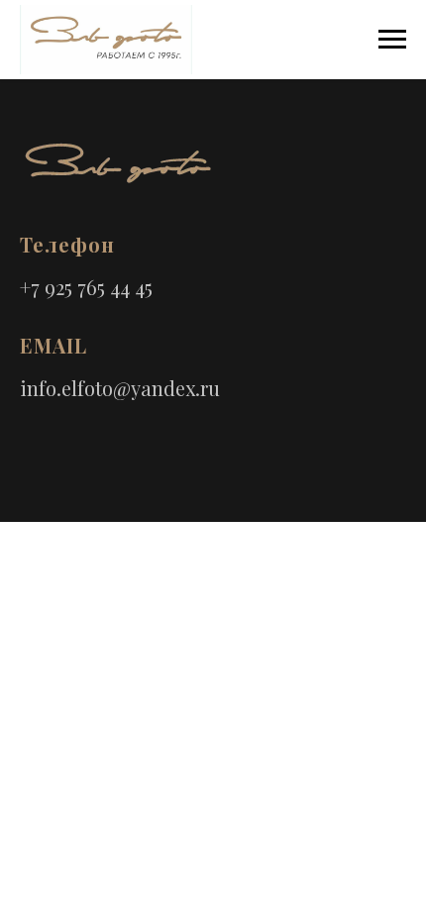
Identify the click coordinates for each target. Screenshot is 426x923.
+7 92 (42, 286)
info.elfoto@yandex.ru (120, 387)
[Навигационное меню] (392, 40)
